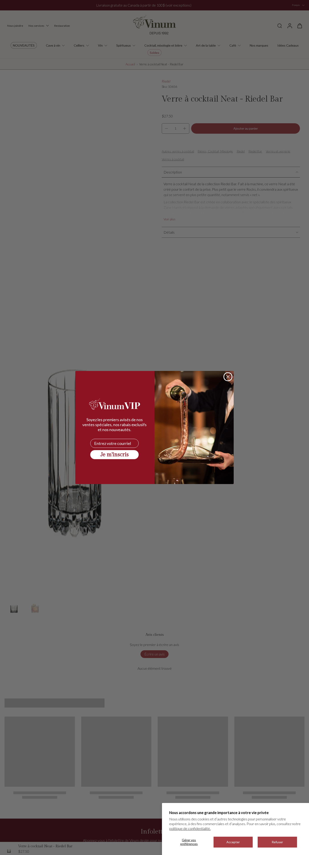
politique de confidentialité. (190, 828)
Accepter (233, 842)
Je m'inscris (114, 454)
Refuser (277, 842)
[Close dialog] (228, 377)
